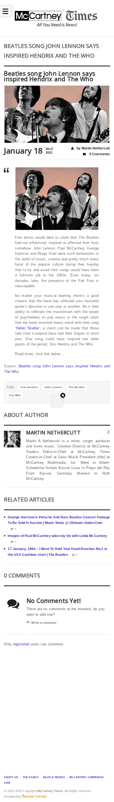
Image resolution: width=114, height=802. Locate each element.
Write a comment (43, 622)
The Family (31, 777)
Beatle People (54, 777)
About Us (11, 777)
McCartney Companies (86, 777)
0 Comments (99, 154)
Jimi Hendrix (29, 387)
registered (21, 644)
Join (7, 782)
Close (63, 395)
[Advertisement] (57, 709)
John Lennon (53, 387)
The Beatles (77, 387)
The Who (15, 395)
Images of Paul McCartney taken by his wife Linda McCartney (57, 536)
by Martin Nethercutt (93, 148)
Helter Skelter (27, 328)
